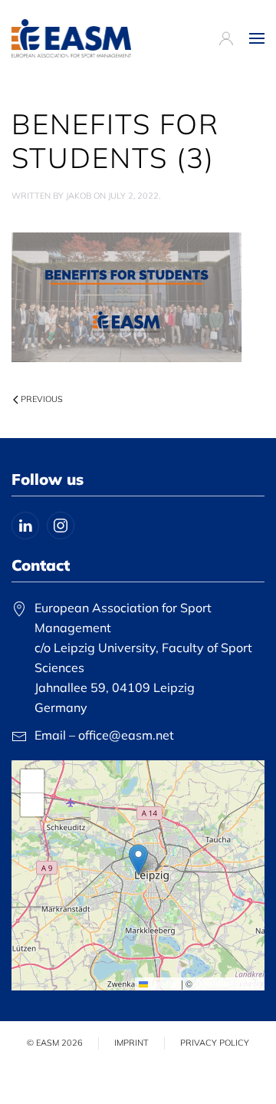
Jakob (78, 195)
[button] (256, 38)
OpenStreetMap (228, 983)
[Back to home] (71, 38)
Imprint (131, 1042)
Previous (42, 399)
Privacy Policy (214, 1042)
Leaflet (163, 983)
